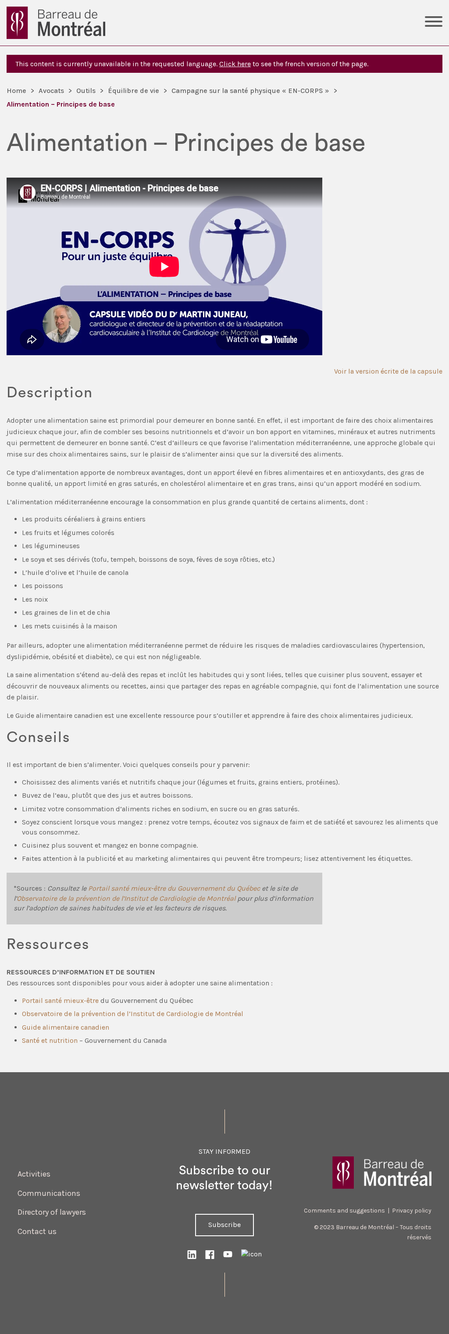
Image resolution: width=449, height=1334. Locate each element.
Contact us (37, 1231)
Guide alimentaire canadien (65, 1027)
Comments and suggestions (344, 1210)
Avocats (51, 90)
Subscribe (224, 1224)
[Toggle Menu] (433, 22)
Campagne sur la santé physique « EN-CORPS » (250, 90)
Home (16, 90)
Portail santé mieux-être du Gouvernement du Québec (174, 888)
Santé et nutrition (50, 1040)
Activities (34, 1174)
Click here (235, 64)
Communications (49, 1193)
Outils (86, 90)
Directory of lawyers (52, 1212)
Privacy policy (411, 1210)
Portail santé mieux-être (60, 1000)
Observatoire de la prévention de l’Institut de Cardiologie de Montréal (126, 898)
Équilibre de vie (133, 90)
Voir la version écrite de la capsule (388, 371)
